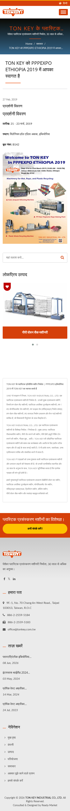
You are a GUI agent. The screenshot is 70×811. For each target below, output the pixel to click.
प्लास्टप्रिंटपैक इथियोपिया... (17, 657)
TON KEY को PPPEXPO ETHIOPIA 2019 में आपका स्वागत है (35, 48)
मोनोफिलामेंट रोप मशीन (43, 484)
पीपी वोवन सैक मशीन (14, 493)
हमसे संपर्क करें (15, 780)
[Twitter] (9, 579)
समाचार (39, 44)
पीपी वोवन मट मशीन (52, 480)
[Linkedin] (14, 579)
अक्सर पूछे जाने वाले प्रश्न (21, 773)
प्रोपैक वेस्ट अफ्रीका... (15, 688)
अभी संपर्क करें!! (35, 528)
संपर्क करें (44, 493)
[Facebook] (4, 579)
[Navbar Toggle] (63, 12)
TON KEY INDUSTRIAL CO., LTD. (43, 798)
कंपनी (11, 744)
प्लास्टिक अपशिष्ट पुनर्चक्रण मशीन (19, 484)
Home (28, 44)
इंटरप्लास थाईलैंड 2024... (16, 672)
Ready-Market (49, 805)
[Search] (62, 257)
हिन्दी (65, 3)
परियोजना (13, 759)
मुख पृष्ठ (12, 737)
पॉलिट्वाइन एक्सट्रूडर (15, 489)
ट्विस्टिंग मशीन (31, 489)
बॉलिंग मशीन (43, 489)
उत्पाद (11, 752)
